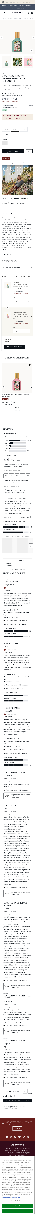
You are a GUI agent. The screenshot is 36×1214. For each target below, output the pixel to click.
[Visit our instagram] (15, 1137)
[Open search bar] (5, 12)
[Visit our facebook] (7, 1137)
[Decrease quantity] (5, 143)
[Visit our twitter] (11, 1137)
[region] (17, 1185)
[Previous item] (3, 387)
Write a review (6, 95)
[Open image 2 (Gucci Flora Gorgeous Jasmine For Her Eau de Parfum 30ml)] (17, 62)
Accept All (17, 1210)
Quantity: (6, 139)
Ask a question (17, 95)
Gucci (5, 73)
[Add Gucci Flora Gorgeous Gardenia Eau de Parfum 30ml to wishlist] (30, 365)
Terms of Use (16, 1197)
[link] (28, 12)
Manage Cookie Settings (17, 1201)
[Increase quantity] (16, 143)
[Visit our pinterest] (28, 1137)
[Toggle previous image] (1, 37)
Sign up (17, 1128)
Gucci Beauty (18, 18)
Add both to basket (14, 347)
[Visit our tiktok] (24, 1137)
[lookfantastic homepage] (17, 12)
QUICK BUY (16, 407)
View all (30, 105)
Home (4, 18)
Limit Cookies (17, 1206)
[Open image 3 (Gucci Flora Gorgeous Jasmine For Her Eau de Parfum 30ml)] (28, 62)
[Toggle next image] (33, 37)
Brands (10, 18)
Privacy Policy (6, 1197)
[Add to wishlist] (29, 151)
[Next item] (31, 387)
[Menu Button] (2, 12)
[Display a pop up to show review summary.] (17, 402)
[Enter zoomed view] (31, 50)
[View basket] (31, 12)
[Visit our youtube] (19, 1137)
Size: (4, 125)
